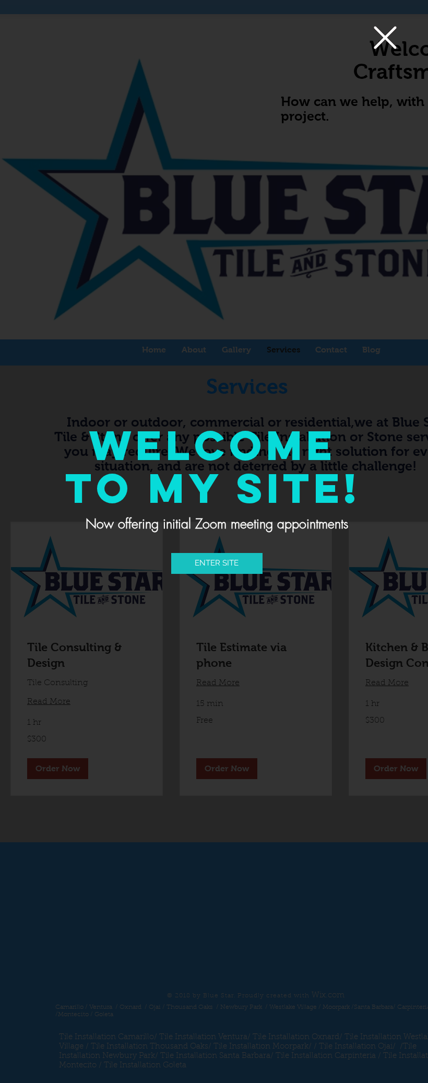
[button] (385, 37)
